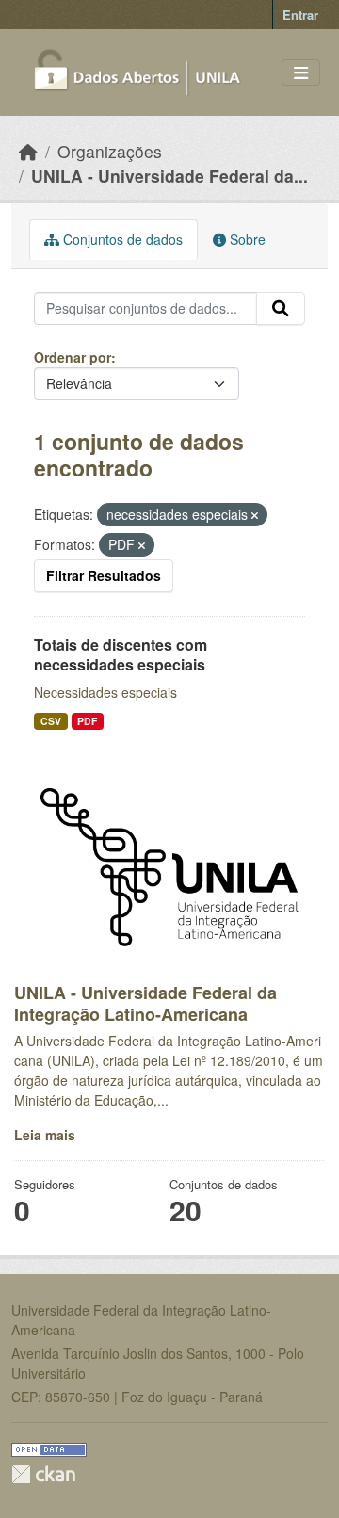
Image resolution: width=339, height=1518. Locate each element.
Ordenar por (72, 356)
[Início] (28, 151)
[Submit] (280, 309)
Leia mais (44, 1134)
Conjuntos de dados (121, 239)
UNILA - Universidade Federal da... (169, 175)
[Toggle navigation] (301, 73)
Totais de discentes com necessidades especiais (120, 654)
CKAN (43, 1474)
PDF (87, 721)
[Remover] (254, 515)
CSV (50, 721)
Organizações (109, 151)
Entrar (300, 15)
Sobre (246, 239)
